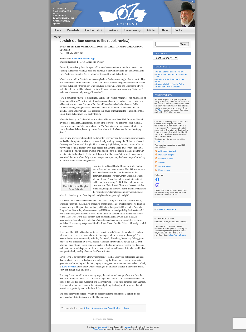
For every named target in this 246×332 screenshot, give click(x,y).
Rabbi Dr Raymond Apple (84, 58)
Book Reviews (114, 308)
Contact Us (159, 141)
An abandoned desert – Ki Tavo (170, 72)
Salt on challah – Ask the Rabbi (170, 84)
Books (178, 30)
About (165, 30)
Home (57, 30)
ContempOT (103, 327)
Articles (151, 30)
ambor (128, 327)
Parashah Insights (166, 155)
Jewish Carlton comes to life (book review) (95, 41)
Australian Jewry (99, 308)
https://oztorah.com (177, 235)
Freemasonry (132, 30)
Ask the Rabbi (93, 30)
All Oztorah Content (167, 151)
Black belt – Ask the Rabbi (168, 87)
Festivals (113, 30)
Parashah (73, 30)
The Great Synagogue (166, 209)
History (126, 308)
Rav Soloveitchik (70, 266)
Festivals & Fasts (165, 159)
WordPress (98, 329)
